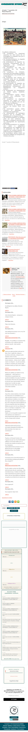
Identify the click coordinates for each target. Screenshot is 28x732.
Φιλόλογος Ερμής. (20, 276)
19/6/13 (7, 453)
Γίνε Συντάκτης (20, 729)
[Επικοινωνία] (18, 502)
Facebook (12, 188)
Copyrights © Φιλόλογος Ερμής (14, 681)
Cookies (23, 725)
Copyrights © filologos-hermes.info (12, 588)
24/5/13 (7, 336)
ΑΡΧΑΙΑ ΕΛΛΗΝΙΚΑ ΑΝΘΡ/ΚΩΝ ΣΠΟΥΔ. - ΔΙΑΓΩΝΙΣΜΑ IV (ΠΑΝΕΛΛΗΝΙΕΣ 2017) (11, 599)
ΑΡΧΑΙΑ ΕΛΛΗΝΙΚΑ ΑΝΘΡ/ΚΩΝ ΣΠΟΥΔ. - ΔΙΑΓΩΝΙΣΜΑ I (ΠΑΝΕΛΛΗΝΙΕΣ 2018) (11, 609)
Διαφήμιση (13, 729)
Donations (4, 727)
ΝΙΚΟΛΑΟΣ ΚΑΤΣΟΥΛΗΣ (11, 337)
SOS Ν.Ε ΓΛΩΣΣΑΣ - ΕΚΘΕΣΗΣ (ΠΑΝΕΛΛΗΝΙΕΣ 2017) (8, 604)
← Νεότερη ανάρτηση (6, 294)
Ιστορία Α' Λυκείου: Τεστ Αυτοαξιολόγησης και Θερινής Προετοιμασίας (11, 643)
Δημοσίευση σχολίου (7, 497)
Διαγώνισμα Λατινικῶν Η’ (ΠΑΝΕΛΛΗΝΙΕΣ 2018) (11, 615)
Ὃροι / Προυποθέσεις (13, 727)
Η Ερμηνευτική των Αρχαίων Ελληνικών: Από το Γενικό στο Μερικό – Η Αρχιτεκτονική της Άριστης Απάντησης (11, 648)
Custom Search (16, 725)
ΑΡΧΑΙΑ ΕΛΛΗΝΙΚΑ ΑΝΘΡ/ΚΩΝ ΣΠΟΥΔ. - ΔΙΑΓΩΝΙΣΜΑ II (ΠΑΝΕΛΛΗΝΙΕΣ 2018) (11, 632)
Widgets (10, 725)
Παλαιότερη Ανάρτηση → (21, 294)
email (20, 288)
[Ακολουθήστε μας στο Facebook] (10, 502)
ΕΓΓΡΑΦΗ (14, 699)
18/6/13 (7, 433)
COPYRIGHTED (14, 717)
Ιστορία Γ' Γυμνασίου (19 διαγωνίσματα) (9, 10)
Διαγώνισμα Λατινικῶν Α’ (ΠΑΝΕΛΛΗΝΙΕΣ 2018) (11, 637)
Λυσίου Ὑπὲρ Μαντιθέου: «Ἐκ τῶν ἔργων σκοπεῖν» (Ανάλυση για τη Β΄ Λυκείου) (10, 654)
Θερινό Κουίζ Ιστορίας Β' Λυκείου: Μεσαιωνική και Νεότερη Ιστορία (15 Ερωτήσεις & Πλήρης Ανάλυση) (11, 621)
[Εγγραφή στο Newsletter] (15, 502)
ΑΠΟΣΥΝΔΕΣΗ (14, 510)
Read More (13, 206)
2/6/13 (6, 421)
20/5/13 (7, 310)
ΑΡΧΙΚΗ (4, 508)
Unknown (7, 348)
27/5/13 (7, 389)
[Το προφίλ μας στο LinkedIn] (12, 502)
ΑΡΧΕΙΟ (17, 508)
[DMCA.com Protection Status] (6, 188)
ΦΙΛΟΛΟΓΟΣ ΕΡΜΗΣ (18, 723)
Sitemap (5, 725)
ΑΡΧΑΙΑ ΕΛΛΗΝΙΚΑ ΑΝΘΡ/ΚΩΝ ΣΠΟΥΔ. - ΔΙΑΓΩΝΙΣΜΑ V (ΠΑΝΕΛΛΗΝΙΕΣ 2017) (11, 627)
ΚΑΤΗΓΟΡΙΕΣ (10, 508)
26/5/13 (7, 368)
